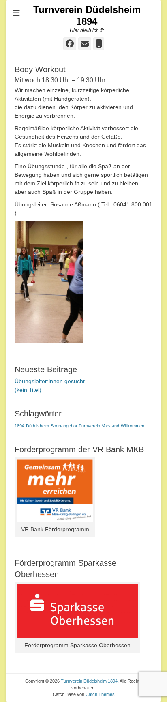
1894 (19, 425)
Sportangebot (64, 425)
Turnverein (89, 425)
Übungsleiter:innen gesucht (50, 381)
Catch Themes (100, 694)
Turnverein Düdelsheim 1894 (87, 15)
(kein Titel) (28, 389)
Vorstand (110, 425)
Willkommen (132, 425)
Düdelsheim (37, 425)
